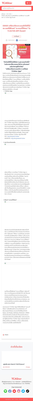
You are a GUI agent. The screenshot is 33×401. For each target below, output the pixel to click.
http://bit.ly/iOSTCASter (13, 136)
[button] (28, 3)
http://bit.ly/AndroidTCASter (18, 138)
